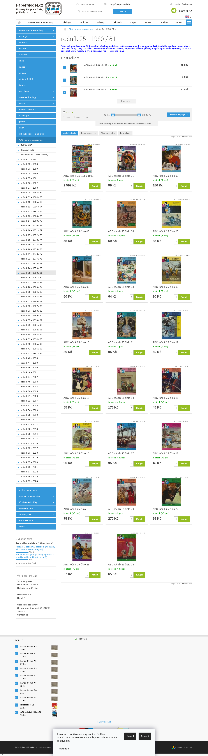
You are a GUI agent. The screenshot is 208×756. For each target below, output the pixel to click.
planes (148, 22)
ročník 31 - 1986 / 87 (31, 301)
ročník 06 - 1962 (29, 183)
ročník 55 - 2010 (29, 415)
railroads (117, 22)
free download (26, 520)
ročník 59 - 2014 (29, 434)
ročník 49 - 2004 (29, 386)
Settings (64, 748)
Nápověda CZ (24, 594)
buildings (66, 22)
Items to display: (179, 115)
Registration (187, 4)
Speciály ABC (28, 150)
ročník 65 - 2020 (29, 462)
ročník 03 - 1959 (29, 169)
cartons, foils (25, 514)
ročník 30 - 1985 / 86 (31, 296)
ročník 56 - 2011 (29, 419)
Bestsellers (125, 133)
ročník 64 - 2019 (29, 457)
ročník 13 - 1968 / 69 (31, 216)
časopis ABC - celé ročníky (34, 154)
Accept (145, 736)
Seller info (22, 611)
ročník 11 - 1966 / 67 (31, 206)
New (78, 117)
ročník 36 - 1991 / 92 (31, 325)
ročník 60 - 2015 (29, 438)
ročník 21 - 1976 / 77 (31, 254)
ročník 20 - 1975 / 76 (31, 249)
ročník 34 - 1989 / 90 (31, 315)
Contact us (22, 615)
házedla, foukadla (27, 109)
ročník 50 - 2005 (29, 391)
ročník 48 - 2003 (29, 382)
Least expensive (88, 133)
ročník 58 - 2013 (29, 429)
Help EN (21, 598)
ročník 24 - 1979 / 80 (31, 268)
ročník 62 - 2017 (29, 448)
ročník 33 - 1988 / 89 (31, 311)
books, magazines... (29, 490)
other (179, 22)
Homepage (19, 22)
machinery (24, 91)
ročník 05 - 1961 (29, 178)
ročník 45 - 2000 (29, 367)
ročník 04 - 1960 (29, 173)
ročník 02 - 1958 (29, 164)
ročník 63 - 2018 (29, 453)
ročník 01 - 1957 (29, 159)
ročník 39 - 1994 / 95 (31, 339)
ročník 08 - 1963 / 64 (31, 192)
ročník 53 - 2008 (29, 405)
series (22, 526)
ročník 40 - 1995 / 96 (31, 344)
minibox (164, 22)
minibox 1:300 (26, 79)
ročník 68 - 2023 (29, 476)
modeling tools (26, 508)
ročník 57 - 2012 (29, 424)
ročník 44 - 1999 (29, 363)
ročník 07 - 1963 (29, 188)
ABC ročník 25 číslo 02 (101, 65)
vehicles (83, 22)
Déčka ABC (26, 145)
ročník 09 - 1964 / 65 (31, 197)
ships (133, 22)
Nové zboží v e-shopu (28, 584)
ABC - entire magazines (30, 140)
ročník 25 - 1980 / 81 (31, 273)
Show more (125, 101)
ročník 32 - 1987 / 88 (31, 306)
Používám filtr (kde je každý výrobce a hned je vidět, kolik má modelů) (35, 555)
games (22, 121)
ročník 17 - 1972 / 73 (31, 235)
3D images (24, 115)
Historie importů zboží (28, 588)
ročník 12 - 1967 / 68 (31, 211)
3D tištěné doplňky (28, 502)
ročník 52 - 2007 (29, 401)
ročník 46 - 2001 (29, 372)
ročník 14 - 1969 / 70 (31, 221)
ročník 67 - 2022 (29, 471)
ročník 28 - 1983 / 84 (31, 287)
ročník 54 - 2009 (29, 410)
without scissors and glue (31, 134)
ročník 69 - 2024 (29, 481)
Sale (68, 117)
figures (22, 85)
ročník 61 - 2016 (29, 443)
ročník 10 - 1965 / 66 (31, 202)
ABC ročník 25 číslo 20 (101, 89)
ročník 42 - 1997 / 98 (31, 353)
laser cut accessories (29, 496)
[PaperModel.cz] (39, 8)
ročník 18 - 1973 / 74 (31, 240)
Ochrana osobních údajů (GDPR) (34, 608)
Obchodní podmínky (27, 604)
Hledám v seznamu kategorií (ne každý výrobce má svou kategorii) (35, 548)
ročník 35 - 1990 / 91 (31, 320)
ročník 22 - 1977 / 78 (31, 259)
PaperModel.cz (104, 722)
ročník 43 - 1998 (29, 358)
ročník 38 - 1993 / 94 (31, 334)
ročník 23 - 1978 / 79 (31, 263)
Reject (130, 736)
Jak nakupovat (24, 581)
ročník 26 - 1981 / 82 (31, 277)
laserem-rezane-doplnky (40, 22)
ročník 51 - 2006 (29, 396)
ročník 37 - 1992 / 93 (31, 329)
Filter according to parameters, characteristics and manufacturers (125, 124)
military (100, 22)
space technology (27, 97)
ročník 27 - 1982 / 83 (31, 282)
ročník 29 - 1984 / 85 (31, 292)
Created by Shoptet (183, 747)
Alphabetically (69, 133)
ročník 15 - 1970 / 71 (31, 225)
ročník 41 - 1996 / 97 (31, 348)
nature (22, 103)
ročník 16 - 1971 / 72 (31, 230)
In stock (69, 112)
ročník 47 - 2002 (29, 377)
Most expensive (108, 133)
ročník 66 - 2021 (29, 467)
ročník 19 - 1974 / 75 (31, 244)
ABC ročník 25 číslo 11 (100, 77)
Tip (86, 117)
